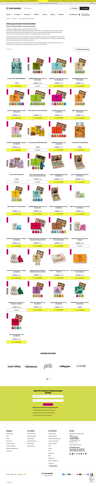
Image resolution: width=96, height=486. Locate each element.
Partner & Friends (52, 443)
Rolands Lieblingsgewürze (12, 448)
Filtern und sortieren (83, 49)
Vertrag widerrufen (53, 465)
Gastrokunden (30, 438)
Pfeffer (7, 438)
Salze (7, 436)
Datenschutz (51, 458)
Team (49, 446)
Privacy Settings (10, 474)
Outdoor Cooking (10, 443)
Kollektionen (14, 18)
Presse (50, 448)
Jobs (49, 450)
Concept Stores (52, 433)
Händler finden (30, 443)
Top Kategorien (9, 433)
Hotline (71, 435)
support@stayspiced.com (75, 444)
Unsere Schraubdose (53, 441)
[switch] (91, 481)
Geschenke (9, 450)
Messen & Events (31, 433)
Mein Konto (75, 8)
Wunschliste (74, 14)
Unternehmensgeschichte (54, 438)
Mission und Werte (52, 436)
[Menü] (94, 473)
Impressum (51, 463)
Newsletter (50, 453)
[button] (84, 8)
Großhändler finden (31, 441)
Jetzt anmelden (48, 404)
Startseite (8, 18)
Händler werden (31, 446)
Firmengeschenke (31, 436)
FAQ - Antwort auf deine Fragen (76, 433)
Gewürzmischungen (11, 446)
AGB (49, 455)
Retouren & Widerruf (53, 460)
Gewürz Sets (9, 441)
